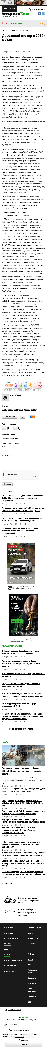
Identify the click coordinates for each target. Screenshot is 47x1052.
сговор (34, 410)
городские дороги (22, 410)
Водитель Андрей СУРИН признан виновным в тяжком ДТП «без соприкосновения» (23, 812)
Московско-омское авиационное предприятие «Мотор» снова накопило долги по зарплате (23, 853)
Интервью (32, 944)
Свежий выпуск (34, 928)
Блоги (30, 959)
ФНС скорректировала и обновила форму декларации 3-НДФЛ (19, 705)
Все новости (7, 883)
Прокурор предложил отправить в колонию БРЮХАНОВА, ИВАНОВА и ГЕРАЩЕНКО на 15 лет (22, 803)
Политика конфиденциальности (20, 1030)
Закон (6, 742)
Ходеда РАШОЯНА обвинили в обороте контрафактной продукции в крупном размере (23, 820)
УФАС (4, 410)
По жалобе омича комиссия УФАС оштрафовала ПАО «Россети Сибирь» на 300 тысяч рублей (23, 509)
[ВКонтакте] (31, 417)
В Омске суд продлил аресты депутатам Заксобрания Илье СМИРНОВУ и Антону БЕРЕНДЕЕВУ (21, 844)
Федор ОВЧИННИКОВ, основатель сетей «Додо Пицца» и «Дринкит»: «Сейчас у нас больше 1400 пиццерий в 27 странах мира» (22, 716)
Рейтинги (32, 954)
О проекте (32, 978)
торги (10, 410)
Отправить (7, 484)
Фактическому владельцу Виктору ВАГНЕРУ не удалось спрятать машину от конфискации (23, 872)
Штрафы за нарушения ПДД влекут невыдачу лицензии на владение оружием (23, 789)
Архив (30, 965)
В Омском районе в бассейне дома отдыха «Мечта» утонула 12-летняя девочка (20, 652)
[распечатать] (22, 418)
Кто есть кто (33, 938)
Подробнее (19, 1036)
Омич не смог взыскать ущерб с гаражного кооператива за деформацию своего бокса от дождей (23, 863)
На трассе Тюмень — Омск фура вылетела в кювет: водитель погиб (21, 685)
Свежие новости (12, 646)
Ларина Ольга (15, 395)
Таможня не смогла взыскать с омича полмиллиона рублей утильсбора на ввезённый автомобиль (20, 830)
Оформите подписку (27, 898)
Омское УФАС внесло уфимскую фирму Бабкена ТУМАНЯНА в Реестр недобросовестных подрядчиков (22, 498)
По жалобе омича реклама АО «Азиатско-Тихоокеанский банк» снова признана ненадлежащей (20, 530)
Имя (3, 447)
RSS (29, 1002)
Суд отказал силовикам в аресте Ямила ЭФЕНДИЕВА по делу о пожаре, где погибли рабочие (21, 663)
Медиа (30, 933)
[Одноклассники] (33, 417)
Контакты (32, 983)
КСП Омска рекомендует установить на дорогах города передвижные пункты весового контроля (23, 695)
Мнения (31, 949)
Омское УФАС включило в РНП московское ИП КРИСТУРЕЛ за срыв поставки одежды (22, 519)
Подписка (32, 997)
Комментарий (7, 456)
